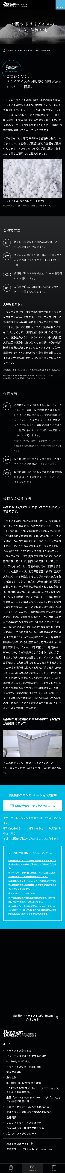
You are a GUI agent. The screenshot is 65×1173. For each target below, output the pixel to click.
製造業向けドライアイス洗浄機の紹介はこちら (32, 1017)
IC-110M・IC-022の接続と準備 (23, 1083)
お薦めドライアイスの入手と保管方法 (27, 1106)
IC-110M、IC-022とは (18, 1061)
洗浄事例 (11, 1077)
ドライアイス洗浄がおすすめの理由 (26, 1056)
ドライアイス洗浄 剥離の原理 (23, 1067)
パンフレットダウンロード (21, 1133)
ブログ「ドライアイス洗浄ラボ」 (25, 1123)
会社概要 (11, 1117)
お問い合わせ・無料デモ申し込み (25, 1128)
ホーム (7, 1044)
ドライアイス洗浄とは (18, 1050)
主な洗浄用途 (13, 1072)
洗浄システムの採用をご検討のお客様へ (29, 1112)
